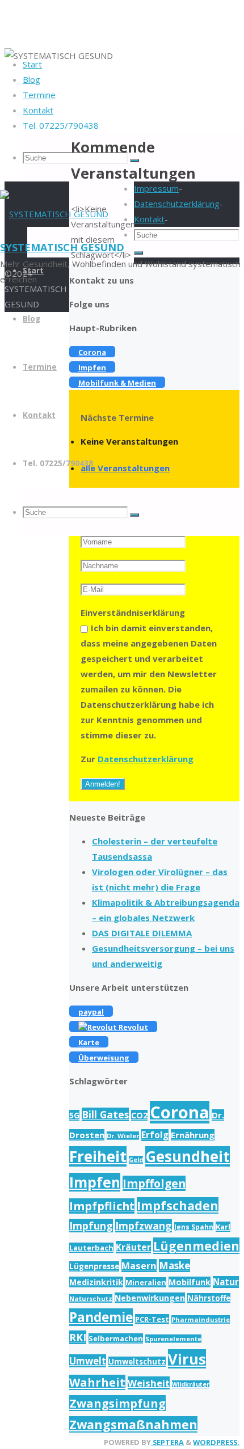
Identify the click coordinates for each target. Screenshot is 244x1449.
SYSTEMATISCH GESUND (62, 247)
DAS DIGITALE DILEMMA (142, 933)
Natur (226, 1282)
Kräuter (133, 1247)
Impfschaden (177, 1205)
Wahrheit (97, 1382)
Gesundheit (187, 1156)
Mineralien (145, 1282)
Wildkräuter (190, 1384)
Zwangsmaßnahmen (133, 1424)
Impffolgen (154, 1183)
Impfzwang (143, 1225)
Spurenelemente (173, 1338)
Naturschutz (90, 1298)
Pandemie (101, 1317)
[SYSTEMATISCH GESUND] (54, 213)
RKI (77, 1337)
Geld (136, 1160)
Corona (179, 1112)
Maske (174, 1265)
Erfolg (155, 1135)
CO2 (139, 1115)
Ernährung (192, 1134)
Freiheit (98, 1156)
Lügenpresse (94, 1266)
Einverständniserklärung (133, 612)
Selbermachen (116, 1338)
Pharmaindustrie (200, 1319)
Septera (167, 1442)
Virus (187, 1358)
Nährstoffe (208, 1298)
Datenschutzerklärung (145, 758)
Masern (139, 1265)
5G (74, 1115)
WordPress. (216, 1442)
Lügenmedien (196, 1245)
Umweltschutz (137, 1362)
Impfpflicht (101, 1206)
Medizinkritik (96, 1282)
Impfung (91, 1225)
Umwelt (87, 1360)
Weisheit (149, 1382)
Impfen (94, 1182)
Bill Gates (105, 1114)
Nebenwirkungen (150, 1297)
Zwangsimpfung (117, 1403)
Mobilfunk (190, 1282)
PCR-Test (152, 1319)
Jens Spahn (193, 1226)
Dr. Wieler (123, 1135)
